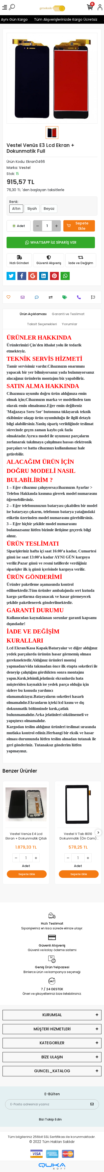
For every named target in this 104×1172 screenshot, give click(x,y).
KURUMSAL (52, 1014)
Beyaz (49, 208)
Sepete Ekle (81, 226)
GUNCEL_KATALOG (52, 1071)
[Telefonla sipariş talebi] (80, 297)
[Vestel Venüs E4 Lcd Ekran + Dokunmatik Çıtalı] (26, 806)
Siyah (32, 208)
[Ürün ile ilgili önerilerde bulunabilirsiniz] (94, 297)
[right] (98, 832)
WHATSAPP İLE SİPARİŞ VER (53, 242)
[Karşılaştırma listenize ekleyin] (51, 297)
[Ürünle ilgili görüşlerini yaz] (38, 297)
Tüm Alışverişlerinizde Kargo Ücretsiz (63, 19)
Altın (16, 208)
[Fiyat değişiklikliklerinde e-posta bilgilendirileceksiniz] (66, 297)
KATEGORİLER (52, 1043)
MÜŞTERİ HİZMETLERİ (52, 1029)
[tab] (33, 314)
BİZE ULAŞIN (52, 1057)
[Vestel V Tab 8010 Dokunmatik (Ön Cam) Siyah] (78, 806)
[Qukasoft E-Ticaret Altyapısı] (52, 1166)
